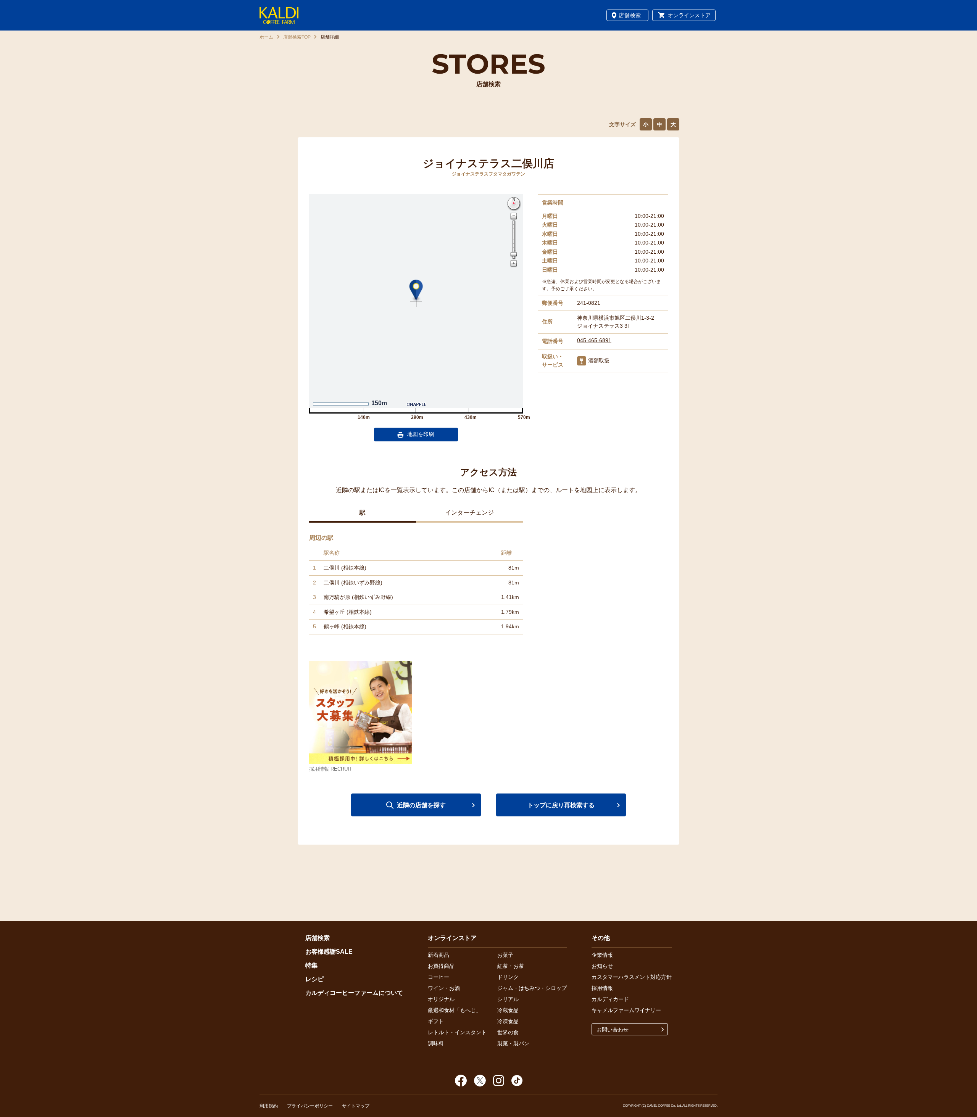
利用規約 (269, 1106)
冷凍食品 (508, 1021)
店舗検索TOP (297, 37)
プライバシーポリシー (310, 1106)
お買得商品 (441, 966)
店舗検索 (630, 15)
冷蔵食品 (508, 1010)
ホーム (266, 37)
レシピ (314, 979)
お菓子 (505, 955)
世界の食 (508, 1032)
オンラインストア (689, 15)
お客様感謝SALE (329, 951)
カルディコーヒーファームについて (354, 993)
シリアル (508, 999)
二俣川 (332, 568)
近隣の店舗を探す (421, 805)
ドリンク (508, 977)
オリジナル (441, 999)
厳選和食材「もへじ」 (454, 1010)
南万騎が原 (337, 597)
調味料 (436, 1043)
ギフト (436, 1021)
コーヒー (438, 977)
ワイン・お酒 (444, 988)
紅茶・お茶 (510, 966)
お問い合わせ (613, 1030)
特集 (311, 965)
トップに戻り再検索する (561, 805)
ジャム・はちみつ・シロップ (532, 988)
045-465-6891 (594, 340)
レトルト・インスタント (457, 1032)
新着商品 (438, 955)
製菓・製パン (513, 1043)
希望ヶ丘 (334, 612)
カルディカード (610, 999)
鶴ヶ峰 (332, 626)
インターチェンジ (469, 512)
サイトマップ (355, 1106)
